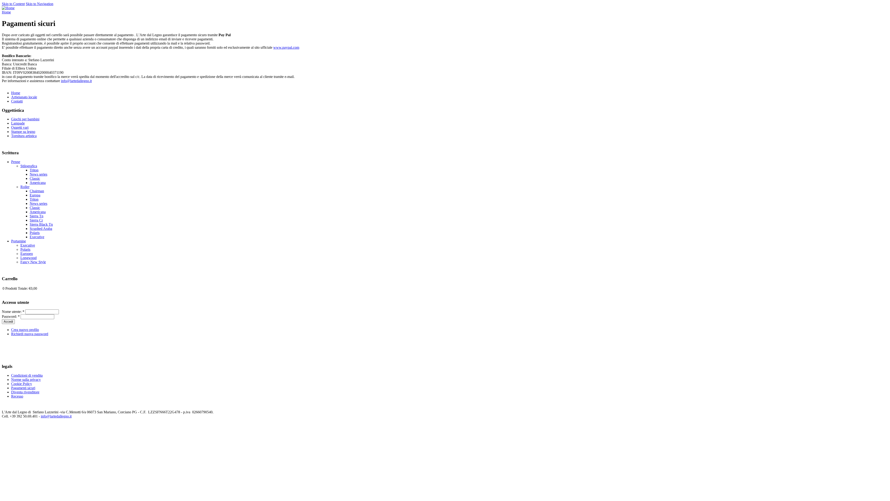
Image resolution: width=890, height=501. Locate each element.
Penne (15, 162)
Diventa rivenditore (25, 392)
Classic (35, 178)
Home (6, 12)
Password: (11, 316)
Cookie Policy (21, 384)
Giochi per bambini (25, 119)
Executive (37, 237)
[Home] (8, 8)
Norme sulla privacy (26, 380)
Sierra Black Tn (41, 224)
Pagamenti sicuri (23, 388)
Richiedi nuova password (29, 334)
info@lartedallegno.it (76, 81)
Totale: (23, 288)
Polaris (35, 233)
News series (38, 174)
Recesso (17, 396)
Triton (34, 170)
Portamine (18, 241)
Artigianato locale (24, 97)
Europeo (26, 254)
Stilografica (28, 166)
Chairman (37, 191)
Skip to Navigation (39, 4)
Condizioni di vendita (27, 375)
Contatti (17, 101)
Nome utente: (13, 312)
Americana (38, 183)
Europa (35, 195)
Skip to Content (13, 4)
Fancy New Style (33, 262)
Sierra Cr (36, 220)
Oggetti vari (20, 127)
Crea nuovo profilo (25, 330)
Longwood (28, 258)
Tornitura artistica (24, 136)
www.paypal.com (286, 47)
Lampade (18, 123)
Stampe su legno (23, 132)
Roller (24, 187)
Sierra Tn (36, 216)
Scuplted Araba (41, 229)
